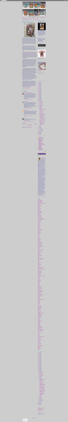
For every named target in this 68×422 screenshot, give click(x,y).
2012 (39, 98)
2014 (39, 96)
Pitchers (39, 281)
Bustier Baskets (40, 212)
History (39, 248)
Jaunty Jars (39, 252)
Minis (38, 260)
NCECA (39, 265)
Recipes (39, 298)
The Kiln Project (27, 88)
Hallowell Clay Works (40, 245)
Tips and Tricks (40, 332)
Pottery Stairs (39, 292)
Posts (24, 419)
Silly (38, 305)
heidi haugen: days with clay (27, 92)
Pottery (39, 289)
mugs (38, 263)
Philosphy (39, 279)
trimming (39, 335)
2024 (39, 355)
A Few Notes (41, 112)
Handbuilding (39, 246)
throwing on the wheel (40, 329)
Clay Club (40, 142)
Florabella (39, 238)
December (40, 101)
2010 (39, 100)
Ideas (38, 250)
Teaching (39, 323)
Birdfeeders (39, 206)
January (40, 130)
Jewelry (39, 253)
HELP (38, 247)
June (40, 108)
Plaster (39, 283)
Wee (38, 344)
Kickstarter (39, 254)
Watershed (39, 342)
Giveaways (39, 241)
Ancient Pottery (40, 202)
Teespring (39, 325)
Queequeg (39, 296)
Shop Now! (29, 17)
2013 (39, 97)
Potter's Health (40, 288)
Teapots (39, 324)
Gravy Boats (39, 244)
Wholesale (39, 347)
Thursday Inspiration (40, 330)
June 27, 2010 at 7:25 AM (28, 99)
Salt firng (39, 300)
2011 (39, 99)
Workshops (39, 348)
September (40, 375)
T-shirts (39, 322)
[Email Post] (31, 87)
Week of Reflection (40, 345)
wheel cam (39, 346)
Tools (38, 334)
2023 (39, 356)
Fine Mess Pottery (34, 3)
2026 (39, 82)
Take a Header (41, 111)
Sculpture (39, 301)
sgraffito (39, 303)
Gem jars (39, 240)
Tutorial (39, 337)
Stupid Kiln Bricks (41, 115)
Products (39, 293)
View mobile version (29, 125)
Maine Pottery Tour (40, 259)
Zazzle (39, 349)
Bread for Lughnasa (41, 149)
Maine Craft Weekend (40, 258)
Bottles (39, 209)
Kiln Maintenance (40, 255)
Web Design (39, 343)
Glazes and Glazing (40, 242)
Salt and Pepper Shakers (41, 299)
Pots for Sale (39, 287)
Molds (38, 261)
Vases (38, 339)
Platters (39, 285)
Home (23, 17)
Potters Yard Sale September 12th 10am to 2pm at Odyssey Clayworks (42, 144)
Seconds (39, 302)
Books (38, 207)
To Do (38, 333)
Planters (39, 282)
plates (38, 284)
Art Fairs (39, 204)
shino (38, 304)
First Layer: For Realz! (42, 118)
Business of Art (40, 211)
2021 (39, 88)
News (38, 266)
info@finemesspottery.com (33, 85)
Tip (38, 331)
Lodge (38, 257)
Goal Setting (39, 243)
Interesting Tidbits (40, 251)
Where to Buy (33, 17)
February (40, 129)
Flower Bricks (39, 239)
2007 (39, 404)
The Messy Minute (40, 327)
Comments (25, 420)
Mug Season (39, 262)
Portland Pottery (40, 286)
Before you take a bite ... (41, 138)
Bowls (38, 210)
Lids (38, 256)
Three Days (39, 328)
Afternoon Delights (40, 201)
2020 (39, 89)
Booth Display (39, 208)
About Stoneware (42, 17)
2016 (39, 364)
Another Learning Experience (41, 203)
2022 (39, 87)
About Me (38, 17)
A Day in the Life (40, 200)
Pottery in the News (40, 290)
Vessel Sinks (39, 340)
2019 (39, 90)
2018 (39, 91)
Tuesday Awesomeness (41, 336)
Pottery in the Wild (40, 291)
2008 (39, 403)
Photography (39, 280)
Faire (38, 236)
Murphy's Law (39, 264)
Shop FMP (40, 146)
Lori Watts (26, 87)
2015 (39, 365)
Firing (38, 237)
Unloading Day (40, 338)
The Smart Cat (40, 148)
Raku (38, 297)
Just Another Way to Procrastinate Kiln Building (41, 124)
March (40, 128)
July (40, 107)
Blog (26, 17)
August (40, 106)
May (40, 396)
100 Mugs (39, 199)
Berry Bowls (39, 205)
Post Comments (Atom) (29, 127)
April (40, 397)
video (38, 341)
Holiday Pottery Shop (40, 249)
